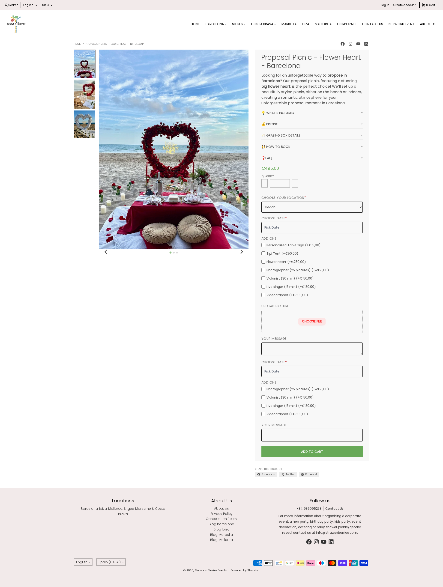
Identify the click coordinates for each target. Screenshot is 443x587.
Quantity (267, 176)
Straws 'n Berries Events (211, 570)
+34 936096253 (308, 508)
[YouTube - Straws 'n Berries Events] (358, 44)
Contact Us (334, 508)
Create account (404, 5)
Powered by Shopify (244, 570)
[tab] (171, 252)
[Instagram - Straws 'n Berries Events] (350, 44)
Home (77, 44)
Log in (385, 5)
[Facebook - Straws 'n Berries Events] (343, 44)
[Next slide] (241, 252)
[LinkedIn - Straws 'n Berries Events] (366, 44)
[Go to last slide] (106, 252)
